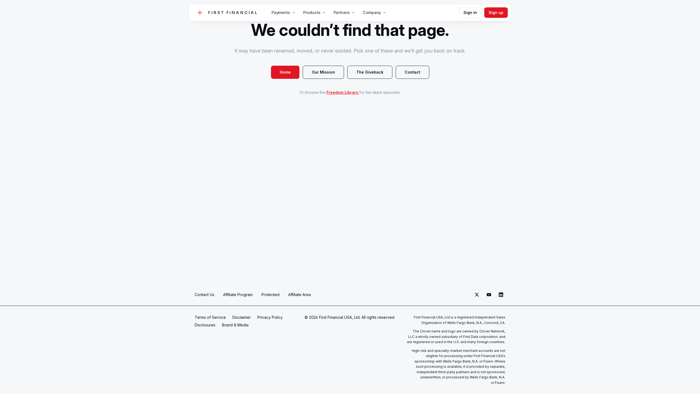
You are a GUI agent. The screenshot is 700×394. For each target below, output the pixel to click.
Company (372, 12)
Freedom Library (342, 92)
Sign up (496, 12)
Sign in (470, 12)
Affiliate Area (299, 294)
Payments (281, 12)
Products (311, 12)
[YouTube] (489, 294)
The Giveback (369, 72)
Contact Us (204, 294)
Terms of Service (210, 317)
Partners (342, 12)
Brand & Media (235, 325)
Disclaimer (241, 317)
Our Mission (323, 72)
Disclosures (205, 325)
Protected (270, 294)
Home (285, 72)
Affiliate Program (238, 294)
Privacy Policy (270, 317)
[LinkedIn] (501, 294)
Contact (412, 72)
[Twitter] (476, 294)
